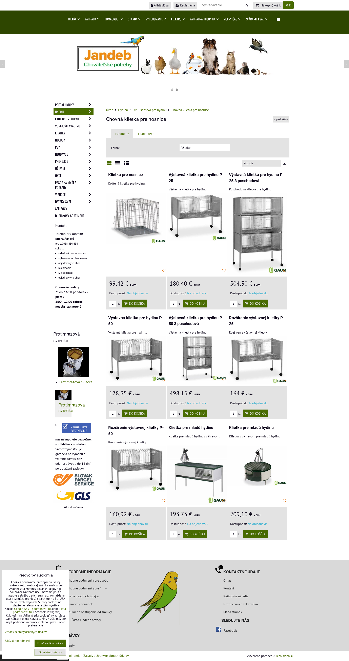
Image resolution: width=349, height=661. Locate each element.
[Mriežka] (109, 165)
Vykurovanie (154, 19)
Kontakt (228, 588)
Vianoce (60, 194)
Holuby (60, 140)
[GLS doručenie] (73, 495)
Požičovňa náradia (235, 596)
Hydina (59, 111)
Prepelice (61, 161)
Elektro (176, 19)
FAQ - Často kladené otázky (82, 620)
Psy (57, 147)
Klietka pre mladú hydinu (191, 427)
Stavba (132, 19)
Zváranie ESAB (255, 19)
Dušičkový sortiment (69, 215)
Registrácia (187, 5)
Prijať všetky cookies (50, 643)
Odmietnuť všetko (50, 652)
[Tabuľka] (126, 165)
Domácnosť (112, 19)
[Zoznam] (118, 165)
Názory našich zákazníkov (241, 604)
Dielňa (72, 19)
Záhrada (90, 19)
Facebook (230, 630)
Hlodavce (61, 154)
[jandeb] (174, 75)
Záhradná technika (202, 19)
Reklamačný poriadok (78, 604)
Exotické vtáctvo (67, 118)
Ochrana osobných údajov (81, 596)
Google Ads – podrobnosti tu (32, 609)
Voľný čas (230, 19)
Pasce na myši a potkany (65, 185)
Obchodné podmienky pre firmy (85, 588)
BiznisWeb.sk (284, 656)
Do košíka (136, 303)
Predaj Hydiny (64, 104)
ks (118, 303)
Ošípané (60, 168)
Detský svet (63, 201)
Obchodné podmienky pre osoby (85, 580)
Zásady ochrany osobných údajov (106, 656)
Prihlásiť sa (161, 5)
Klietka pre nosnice (125, 174)
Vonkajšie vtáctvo (67, 126)
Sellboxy (61, 208)
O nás (227, 580)
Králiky (60, 133)
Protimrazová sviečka (76, 382)
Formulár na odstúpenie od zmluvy (87, 612)
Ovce (58, 175)
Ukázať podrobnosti (17, 641)
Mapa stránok (232, 612)
